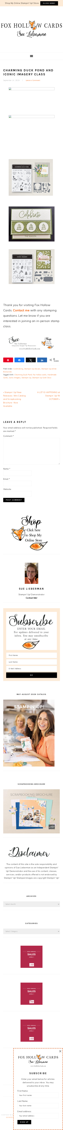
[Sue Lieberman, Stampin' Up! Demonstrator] (31, 42)
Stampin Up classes (32, 369)
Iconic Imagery (15, 378)
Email (6, 479)
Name (6, 469)
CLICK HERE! (49, 3)
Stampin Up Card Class (41, 378)
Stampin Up (26, 378)
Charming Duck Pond (23, 375)
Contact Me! (31, 598)
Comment (8, 436)
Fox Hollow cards (39, 375)
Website (7, 489)
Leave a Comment (33, 80)
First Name (22, 1091)
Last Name (22, 1101)
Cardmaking (18, 369)
